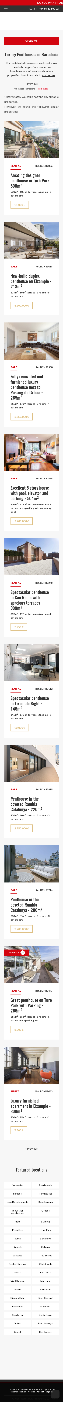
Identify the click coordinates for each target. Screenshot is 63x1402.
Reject (49, 1392)
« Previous (31, 83)
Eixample (17, 1246)
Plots (17, 1221)
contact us (48, 75)
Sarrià (18, 1238)
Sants (17, 1272)
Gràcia (17, 1289)
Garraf (17, 1331)
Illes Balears (45, 1331)
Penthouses (42, 88)
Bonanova (45, 1238)
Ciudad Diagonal (17, 1263)
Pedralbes (17, 1229)
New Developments (17, 1202)
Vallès (17, 1323)
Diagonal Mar (17, 1297)
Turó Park (45, 1229)
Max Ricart (19, 88)
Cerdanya (17, 1314)
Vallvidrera (45, 1289)
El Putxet (45, 1306)
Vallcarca (17, 1255)
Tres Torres (45, 1255)
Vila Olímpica (17, 1280)
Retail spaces (45, 1202)
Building (45, 1221)
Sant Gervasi (45, 1297)
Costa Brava (45, 1314)
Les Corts (45, 1272)
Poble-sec (17, 1306)
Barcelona (30, 88)
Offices (45, 1210)
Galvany (45, 1246)
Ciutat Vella (45, 1263)
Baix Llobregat (45, 1323)
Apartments (45, 1185)
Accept (40, 1392)
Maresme (45, 1280)
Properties (17, 1185)
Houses (17, 1193)
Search (31, 41)
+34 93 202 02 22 (49, 8)
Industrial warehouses (17, 1212)
